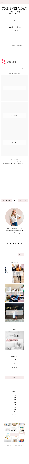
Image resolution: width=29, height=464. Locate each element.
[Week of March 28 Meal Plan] (14, 302)
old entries (22, 200)
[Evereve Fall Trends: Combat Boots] (14, 282)
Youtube (11, 68)
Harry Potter (5, 68)
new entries (6, 200)
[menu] (2, 2)
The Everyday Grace (14, 10)
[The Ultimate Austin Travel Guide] (14, 321)
